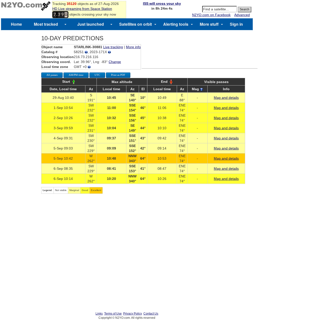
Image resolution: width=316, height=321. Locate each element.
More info (133, 47)
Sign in (236, 24)
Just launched (90, 24)
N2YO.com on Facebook (211, 15)
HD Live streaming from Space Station (82, 9)
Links (99, 313)
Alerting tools (175, 24)
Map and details (226, 98)
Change (115, 62)
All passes (52, 74)
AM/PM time (76, 74)
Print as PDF (118, 74)
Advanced (242, 15)
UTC (97, 74)
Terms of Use (113, 313)
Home (16, 24)
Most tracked (46, 24)
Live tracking (113, 47)
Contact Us (150, 313)
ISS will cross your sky (162, 3)
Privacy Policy (132, 313)
